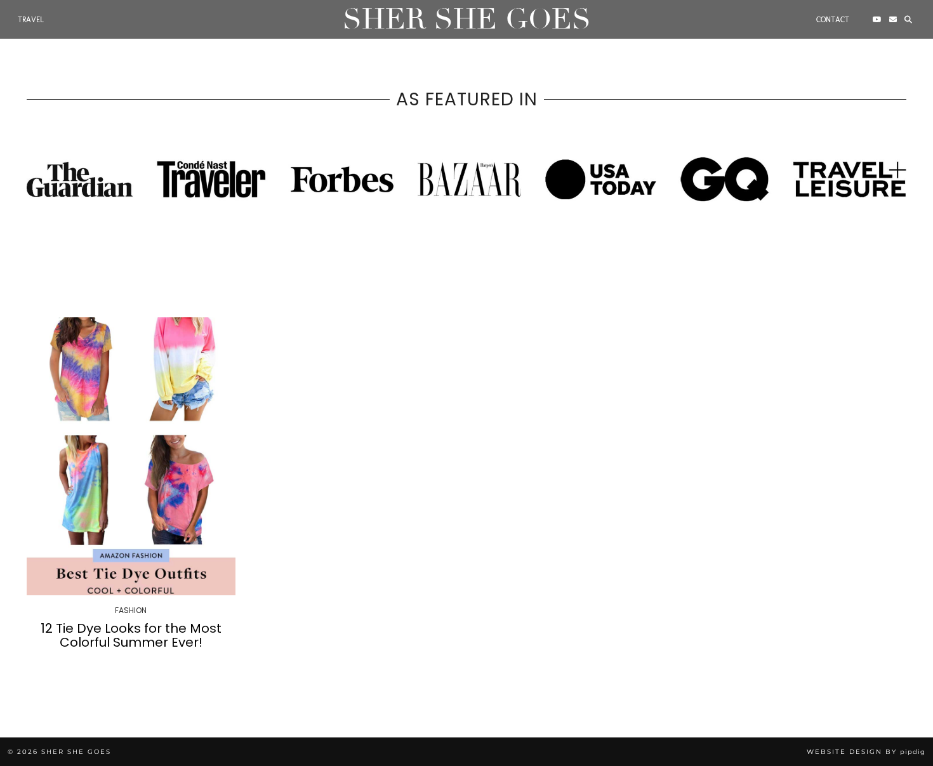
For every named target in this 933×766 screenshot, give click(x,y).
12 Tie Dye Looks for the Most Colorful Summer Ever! (131, 635)
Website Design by (866, 752)
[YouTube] (877, 20)
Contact (832, 19)
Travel (31, 19)
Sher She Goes (467, 19)
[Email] (893, 20)
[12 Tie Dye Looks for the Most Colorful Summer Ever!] (131, 456)
